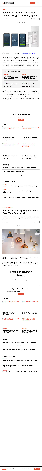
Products (4, 9)
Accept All (37, 468)
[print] (39, 22)
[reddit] (22, 22)
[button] (3, 3)
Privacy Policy (4, 469)
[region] (21, 468)
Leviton (19, 51)
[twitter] (21, 22)
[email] (24, 22)
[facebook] (17, 22)
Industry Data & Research (7, 207)
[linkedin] (19, 22)
